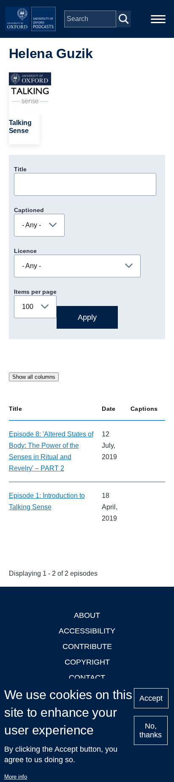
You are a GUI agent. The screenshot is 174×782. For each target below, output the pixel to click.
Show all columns (33, 377)
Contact (87, 677)
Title (20, 169)
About (87, 615)
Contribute (87, 646)
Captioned (29, 210)
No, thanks (150, 730)
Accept (151, 698)
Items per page (35, 291)
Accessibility (87, 631)
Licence (25, 250)
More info (15, 777)
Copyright (87, 662)
